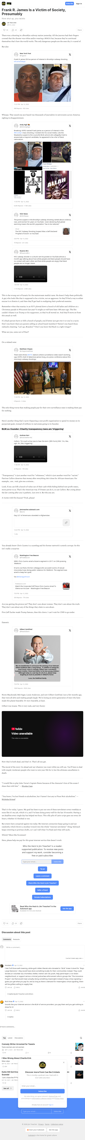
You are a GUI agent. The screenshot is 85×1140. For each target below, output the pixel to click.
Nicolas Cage (27, 786)
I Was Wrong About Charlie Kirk (16, 1058)
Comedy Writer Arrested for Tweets (18, 1044)
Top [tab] (4, 1038)
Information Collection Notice (42, 1098)
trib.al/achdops (19, 61)
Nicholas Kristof (8, 799)
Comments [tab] (7, 939)
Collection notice (57, 1124)
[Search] (81, 1038)
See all (6, 1088)
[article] (42, 1048)
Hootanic (8, 965)
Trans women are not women (13, 1047)
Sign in (79, 3)
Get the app (67, 908)
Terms (47, 1124)
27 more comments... (7, 1027)
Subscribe (69, 4)
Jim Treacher (11, 23)
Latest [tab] (10, 1038)
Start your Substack (36, 1130)
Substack (31, 1135)
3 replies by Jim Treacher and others (20, 994)
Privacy (41, 1124)
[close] (64, 1062)
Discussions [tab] (19, 1038)
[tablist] (11, 939)
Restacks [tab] (16, 939)
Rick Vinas (9, 1001)
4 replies (10, 1017)
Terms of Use (53, 1096)
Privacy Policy (59, 1098)
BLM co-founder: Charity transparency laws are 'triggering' (33, 429)
